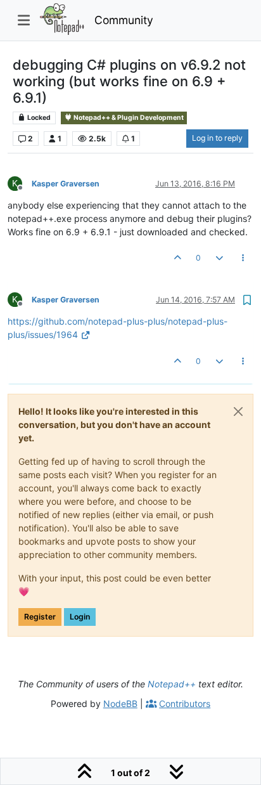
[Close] (238, 411)
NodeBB (120, 703)
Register (40, 616)
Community (123, 20)
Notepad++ (172, 683)
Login (80, 616)
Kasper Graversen (65, 183)
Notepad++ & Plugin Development (128, 118)
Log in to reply (217, 138)
